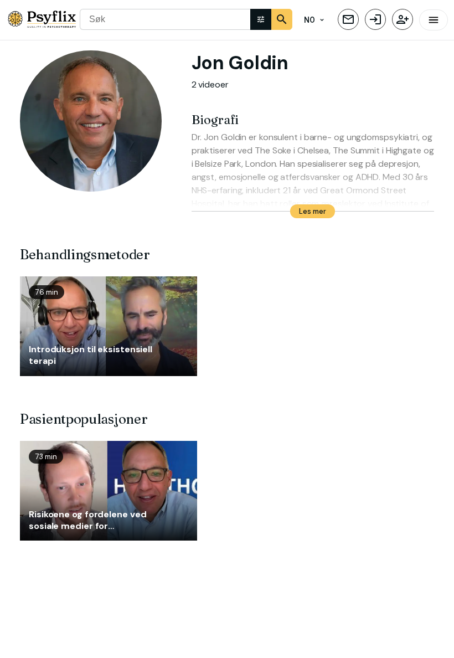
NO (310, 20)
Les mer (312, 211)
